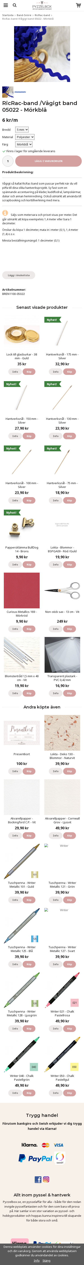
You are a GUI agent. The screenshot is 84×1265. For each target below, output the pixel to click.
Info (15, 371)
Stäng (46, 1261)
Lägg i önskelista (19, 275)
